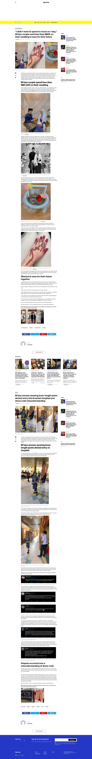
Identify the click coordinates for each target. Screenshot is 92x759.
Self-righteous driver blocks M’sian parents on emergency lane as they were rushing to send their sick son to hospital (21, 375)
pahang (47, 706)
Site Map (45, 753)
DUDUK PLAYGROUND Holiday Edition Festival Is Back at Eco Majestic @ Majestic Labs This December (71, 61)
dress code (23, 706)
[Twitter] (19, 755)
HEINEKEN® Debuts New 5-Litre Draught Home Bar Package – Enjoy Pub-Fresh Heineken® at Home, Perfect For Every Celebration (71, 50)
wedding (44, 327)
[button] (15, 2)
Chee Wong (29, 344)
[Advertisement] (46, 12)
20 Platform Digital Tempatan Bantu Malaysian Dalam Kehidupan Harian (68, 80)
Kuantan (33, 706)
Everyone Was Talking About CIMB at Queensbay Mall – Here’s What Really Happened (71, 71)
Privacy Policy (37, 753)
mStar (37, 225)
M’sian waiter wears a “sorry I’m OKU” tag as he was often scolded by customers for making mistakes (69, 375)
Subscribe (72, 739)
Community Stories (19, 28)
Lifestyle (67, 45)
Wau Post (46, 2)
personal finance (38, 327)
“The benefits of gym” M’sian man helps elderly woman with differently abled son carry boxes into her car (53, 375)
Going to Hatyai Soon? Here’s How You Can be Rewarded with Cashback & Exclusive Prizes (71, 39)
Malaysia (31, 327)
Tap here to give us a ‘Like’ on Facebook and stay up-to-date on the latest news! (37, 304)
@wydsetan (32, 90)
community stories (24, 327)
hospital (28, 706)
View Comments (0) (39, 352)
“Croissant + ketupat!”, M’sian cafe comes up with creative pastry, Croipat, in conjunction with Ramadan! (38, 374)
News (67, 35)
